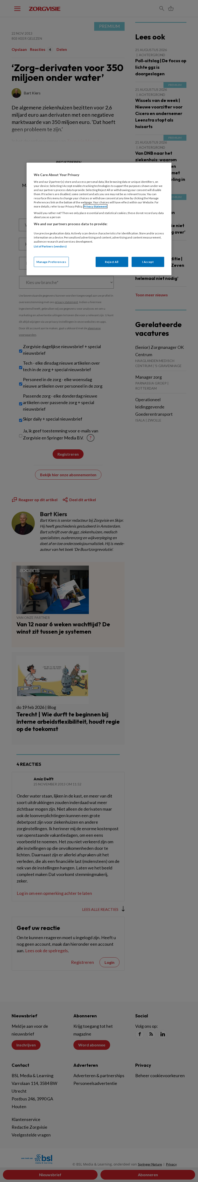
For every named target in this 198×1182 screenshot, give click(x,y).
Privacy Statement (95, 206)
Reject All (112, 261)
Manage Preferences (51, 261)
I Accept (148, 261)
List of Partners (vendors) (50, 246)
